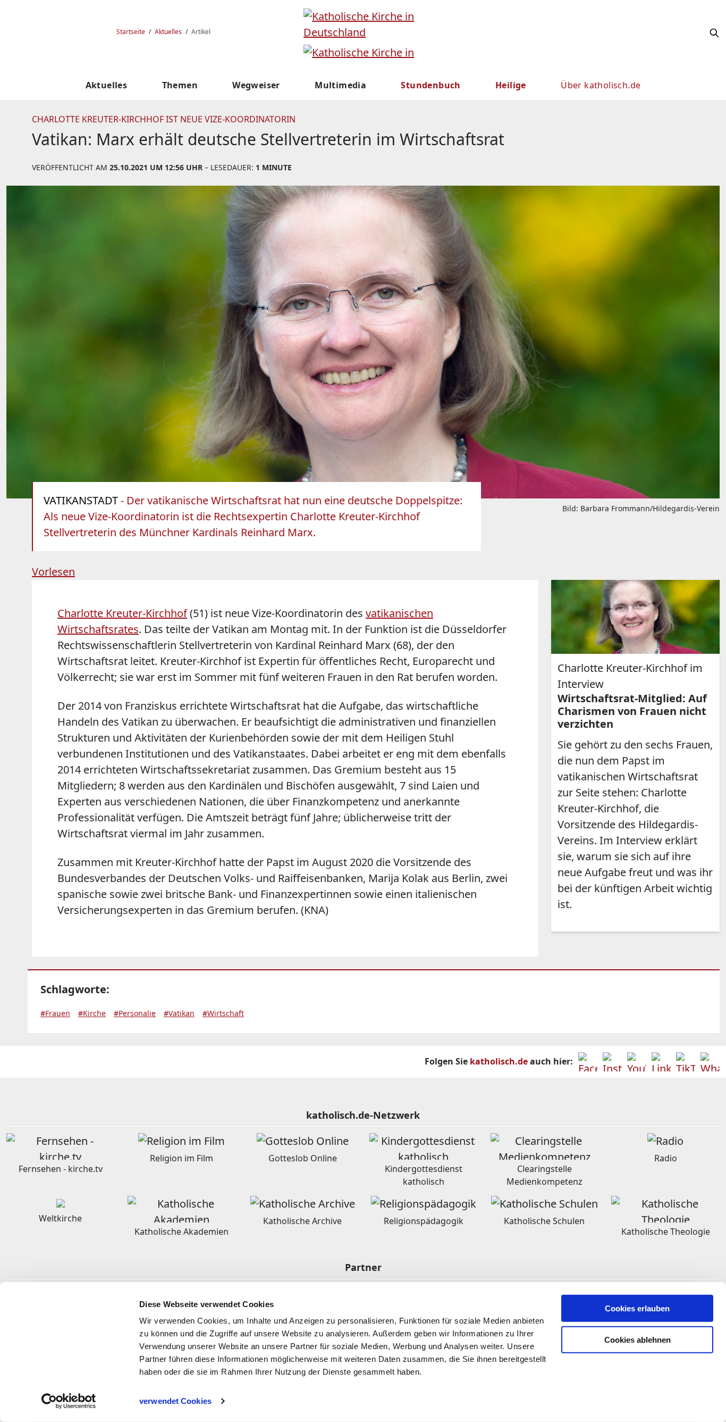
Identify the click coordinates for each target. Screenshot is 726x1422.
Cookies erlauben (637, 1308)
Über (600, 85)
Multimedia (340, 85)
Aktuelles (168, 31)
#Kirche (92, 1013)
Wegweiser (256, 85)
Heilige (510, 85)
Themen (180, 85)
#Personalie (135, 1013)
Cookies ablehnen (637, 1339)
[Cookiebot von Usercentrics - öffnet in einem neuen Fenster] (68, 1401)
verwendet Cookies (175, 1401)
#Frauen (55, 1013)
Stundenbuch (430, 85)
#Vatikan (179, 1013)
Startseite (130, 31)
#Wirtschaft (223, 1013)
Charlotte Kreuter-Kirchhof (122, 613)
